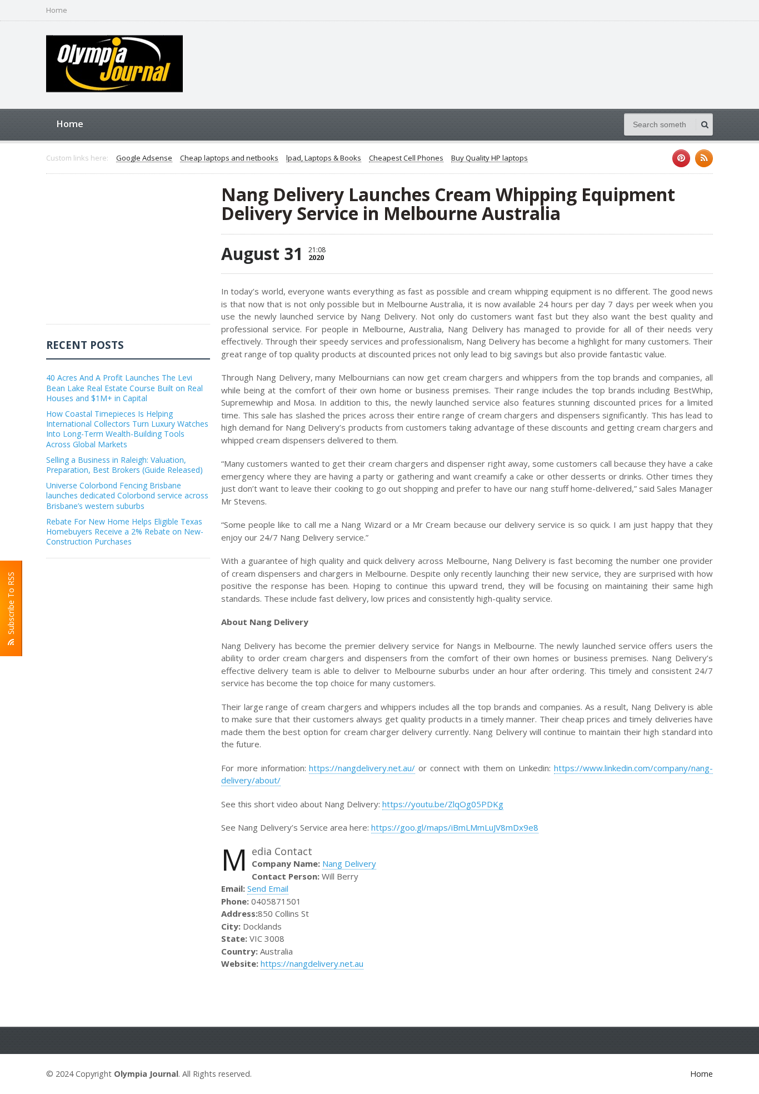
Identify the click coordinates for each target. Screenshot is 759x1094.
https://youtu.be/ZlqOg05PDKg (442, 804)
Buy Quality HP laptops (489, 158)
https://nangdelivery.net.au (312, 963)
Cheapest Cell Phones (406, 158)
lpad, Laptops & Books (323, 158)
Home (56, 10)
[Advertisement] (129, 254)
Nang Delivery (349, 863)
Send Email (267, 888)
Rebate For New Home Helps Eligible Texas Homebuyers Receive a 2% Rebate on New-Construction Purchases (124, 531)
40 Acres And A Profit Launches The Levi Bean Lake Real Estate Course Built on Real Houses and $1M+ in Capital (124, 387)
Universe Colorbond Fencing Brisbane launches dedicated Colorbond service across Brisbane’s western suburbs (127, 495)
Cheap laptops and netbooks (229, 158)
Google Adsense (144, 158)
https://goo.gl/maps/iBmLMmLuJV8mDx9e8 (454, 827)
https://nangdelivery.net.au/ (362, 767)
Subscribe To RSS (11, 605)
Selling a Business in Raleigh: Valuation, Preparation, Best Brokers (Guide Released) (124, 464)
